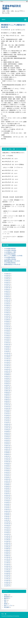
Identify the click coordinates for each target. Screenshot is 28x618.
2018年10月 (7, 390)
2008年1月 (7, 555)
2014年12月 (7, 458)
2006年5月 (7, 575)
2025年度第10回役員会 (10, 259)
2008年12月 (7, 543)
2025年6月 (7, 293)
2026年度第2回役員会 (10, 254)
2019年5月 (7, 378)
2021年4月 (7, 350)
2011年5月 (6, 516)
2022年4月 (7, 337)
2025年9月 (7, 289)
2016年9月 (7, 429)
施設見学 (6, 598)
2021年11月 (7, 342)
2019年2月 (7, 383)
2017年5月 (6, 417)
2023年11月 (7, 316)
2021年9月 (7, 346)
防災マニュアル (21, 29)
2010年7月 (7, 527)
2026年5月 (7, 277)
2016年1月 (6, 444)
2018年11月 (7, 389)
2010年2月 (7, 534)
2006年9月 (7, 570)
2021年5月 (6, 348)
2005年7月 (7, 586)
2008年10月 (7, 545)
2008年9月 (7, 547)
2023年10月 (7, 318)
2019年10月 (7, 371)
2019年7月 (7, 376)
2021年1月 (6, 351)
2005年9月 (7, 584)
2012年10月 (7, 499)
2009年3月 (7, 541)
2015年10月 (7, 449)
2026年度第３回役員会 (10, 250)
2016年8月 (7, 431)
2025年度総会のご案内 (10, 252)
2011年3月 (6, 520)
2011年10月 (7, 511)
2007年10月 (7, 559)
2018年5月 (7, 397)
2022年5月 (7, 335)
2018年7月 (7, 396)
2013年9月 (7, 483)
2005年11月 (7, 580)
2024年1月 (7, 314)
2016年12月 (7, 424)
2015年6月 (7, 454)
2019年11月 (7, 369)
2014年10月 (7, 461)
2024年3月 (7, 311)
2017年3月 (6, 421)
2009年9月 (7, 538)
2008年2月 (7, 554)
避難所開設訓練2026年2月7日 (12, 261)
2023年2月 (7, 325)
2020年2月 (7, 365)
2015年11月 (7, 447)
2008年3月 (7, 552)
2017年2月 (6, 422)
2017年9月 (7, 410)
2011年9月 (6, 513)
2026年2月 (7, 282)
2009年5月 (7, 539)
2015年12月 (7, 445)
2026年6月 (7, 275)
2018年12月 (7, 387)
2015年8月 (7, 452)
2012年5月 (6, 504)
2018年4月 (7, 399)
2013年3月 (6, 492)
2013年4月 (7, 490)
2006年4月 (7, 577)
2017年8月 (7, 412)
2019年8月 (7, 374)
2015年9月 (7, 451)
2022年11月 (7, 326)
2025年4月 (7, 296)
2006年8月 (7, 571)
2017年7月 (6, 413)
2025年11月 (7, 286)
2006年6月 (7, 573)
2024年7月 (7, 303)
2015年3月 (6, 456)
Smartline (16, 616)
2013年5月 (6, 488)
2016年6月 (7, 435)
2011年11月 (7, 509)
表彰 (5, 602)
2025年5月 (7, 295)
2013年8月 (7, 484)
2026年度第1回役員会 (9, 257)
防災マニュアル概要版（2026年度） (13, 255)
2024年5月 (7, 307)
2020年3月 (7, 364)
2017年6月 (7, 415)
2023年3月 (7, 323)
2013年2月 (6, 493)
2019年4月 (7, 380)
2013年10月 (7, 481)
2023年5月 (7, 321)
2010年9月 (7, 525)
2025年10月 (7, 287)
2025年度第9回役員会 (10, 263)
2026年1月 (7, 284)
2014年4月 (7, 472)
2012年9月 (7, 500)
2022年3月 (7, 339)
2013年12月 (7, 479)
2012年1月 (6, 507)
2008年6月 (7, 548)
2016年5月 (7, 436)
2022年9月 (7, 330)
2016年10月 (7, 428)
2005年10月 (7, 582)
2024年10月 (7, 300)
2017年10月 (7, 408)
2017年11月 (7, 406)
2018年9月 (7, 392)
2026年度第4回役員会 (10, 248)
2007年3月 (7, 564)
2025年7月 (7, 291)
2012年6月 (7, 502)
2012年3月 (6, 506)
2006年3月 (7, 578)
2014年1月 (6, 477)
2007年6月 (7, 563)
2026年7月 (7, 273)
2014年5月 (7, 470)
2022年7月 (7, 332)
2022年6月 (7, 334)
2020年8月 (7, 357)
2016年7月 (7, 433)
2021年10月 (7, 344)
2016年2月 (7, 442)
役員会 (6, 595)
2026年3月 (7, 280)
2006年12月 (7, 566)
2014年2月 (7, 476)
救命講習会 (7, 596)
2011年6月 (6, 515)
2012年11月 (7, 497)
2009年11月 (7, 536)
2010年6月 (7, 529)
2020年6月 (7, 360)
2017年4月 (7, 419)
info (14, 29)
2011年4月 (6, 518)
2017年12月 (7, 405)
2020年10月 (7, 355)
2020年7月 (7, 358)
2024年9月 (7, 302)
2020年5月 (7, 362)
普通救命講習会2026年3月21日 (12, 264)
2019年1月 (6, 385)
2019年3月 (7, 382)
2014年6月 (7, 468)
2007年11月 (7, 557)
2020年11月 (7, 353)
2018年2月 (7, 403)
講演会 (6, 603)
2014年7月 (7, 467)
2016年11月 (7, 426)
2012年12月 (7, 495)
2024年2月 (7, 312)
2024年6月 (7, 305)
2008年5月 (7, 550)
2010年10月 (7, 523)
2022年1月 (6, 341)
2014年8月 (7, 465)
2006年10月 (7, 568)
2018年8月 (7, 394)
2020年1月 (7, 367)
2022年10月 (7, 328)
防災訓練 (6, 607)
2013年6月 (7, 486)
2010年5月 (7, 531)
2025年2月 (7, 298)
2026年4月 (7, 279)
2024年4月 (7, 309)
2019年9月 (7, 373)
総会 (5, 600)
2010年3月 (7, 532)
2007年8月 (7, 561)
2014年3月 (7, 474)
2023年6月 (7, 319)
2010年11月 (7, 522)
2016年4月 (7, 438)
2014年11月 (7, 460)
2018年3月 (7, 401)
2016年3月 (7, 440)
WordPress (9, 616)
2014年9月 (7, 463)
